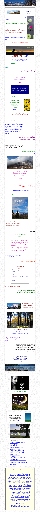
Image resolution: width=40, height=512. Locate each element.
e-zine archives (21, 507)
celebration (18, 475)
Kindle (18, 420)
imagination (29, 486)
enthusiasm (23, 480)
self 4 (32, 310)
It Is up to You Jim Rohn (13, 454)
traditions (22, 500)
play (26, 493)
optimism (14, 492)
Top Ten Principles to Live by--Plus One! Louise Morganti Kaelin (18, 462)
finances (22, 482)
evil (10, 481)
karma (13, 488)
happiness (25, 484)
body (23, 474)
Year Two (21, 57)
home (23, 485)
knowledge (18, 488)
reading (12, 495)
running (12, 497)
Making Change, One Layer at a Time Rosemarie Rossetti (17, 457)
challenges (21, 475)
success (16, 499)
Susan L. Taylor (7, 133)
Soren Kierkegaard (33, 153)
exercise (16, 481)
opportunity (11, 492)
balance (13, 474)
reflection (18, 495)
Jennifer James (13, 281)
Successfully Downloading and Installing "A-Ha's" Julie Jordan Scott (19, 451)
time (15, 500)
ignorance (24, 486)
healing (10, 485)
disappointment (26, 479)
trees (24, 500)
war (30, 501)
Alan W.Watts (6, 33)
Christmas (12, 505)
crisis (21, 478)
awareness (28, 473)
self (28, 8)
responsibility (18, 496)
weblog (27, 55)
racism (10, 495)
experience (22, 481)
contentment (23, 477)
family (31, 481)
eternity (31, 480)
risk (25, 496)
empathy (12, 480)
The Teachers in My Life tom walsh (14, 461)
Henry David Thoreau (7, 287)
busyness (11, 475)
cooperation (9, 478)
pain (16, 492)
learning (12, 489)
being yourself (18, 474)
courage (13, 478)
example (13, 481)
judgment (10, 488)
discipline (29, 479)
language (21, 488)
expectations (18, 481)
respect (15, 496)
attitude (19, 473)
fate (9, 482)
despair (18, 479)
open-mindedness (29, 491)
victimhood (19, 501)
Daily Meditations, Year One (15, 57)
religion (27, 495)
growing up (19, 484)
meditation (21, 490)
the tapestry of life (24, 499)
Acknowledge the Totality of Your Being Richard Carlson (17, 442)
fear (17, 482)
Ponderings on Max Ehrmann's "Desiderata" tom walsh (17, 450)
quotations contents (25, 507)
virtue (22, 501)
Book (16, 420)
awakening (25, 473)
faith (27, 481)
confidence (13, 477)
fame (28, 481)
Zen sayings (27, 505)
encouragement (16, 480)
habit (23, 484)
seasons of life (21, 497)
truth (27, 500)
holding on (20, 485)
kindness (15, 488)
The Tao (25, 505)
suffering (18, 499)
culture (29, 478)
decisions (10, 479)
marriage (12, 490)
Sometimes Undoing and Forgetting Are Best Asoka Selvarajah (18, 460)
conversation (29, 477)
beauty (15, 474)
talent (21, 499)
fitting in (24, 482)
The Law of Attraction (21, 506)
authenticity (22, 473)
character (27, 475)
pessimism (24, 493)
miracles (28, 490)
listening (18, 489)
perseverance (17, 493)
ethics (9, 481)
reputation (29, 495)
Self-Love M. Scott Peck (13, 445)
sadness (16, 497)
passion (22, 492)
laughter (24, 488)
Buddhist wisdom (26, 506)
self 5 (34, 8)
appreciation (11, 473)
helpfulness (17, 485)
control (27, 477)
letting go (14, 489)
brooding (28, 474)
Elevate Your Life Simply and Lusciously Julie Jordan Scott (17, 452)
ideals (14, 486)
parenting (19, 492)
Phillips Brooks (7, 19)
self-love (26, 497)
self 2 (30, 8)
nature (12, 491)
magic (28, 489)
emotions (9, 480)
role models (27, 496)
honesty (25, 485)
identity (16, 486)
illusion (27, 486)
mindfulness (25, 490)
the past (24, 492)
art (17, 473)
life (16, 489)
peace (29, 492)
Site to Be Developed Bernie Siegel (14, 446)
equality (28, 480)
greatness (12, 484)
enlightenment (20, 480)
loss (23, 489)
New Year (19, 505)
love (25, 489)
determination (21, 479)
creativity (19, 478)
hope (27, 485)
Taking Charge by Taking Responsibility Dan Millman (17, 447)
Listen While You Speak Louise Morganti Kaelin (16, 456)
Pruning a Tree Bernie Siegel (14, 444)
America (22, 505)
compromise (10, 477)
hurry (12, 486)
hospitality (29, 485)
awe (11, 474)
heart (14, 485)
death (31, 478)
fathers (11, 482)
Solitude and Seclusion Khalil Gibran (15, 459)
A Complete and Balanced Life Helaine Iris (15, 449)
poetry (28, 493)
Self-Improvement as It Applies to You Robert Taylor (17, 458)
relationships (23, 495)
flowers (27, 482)
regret (21, 495)
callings (13, 475)
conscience (20, 477)
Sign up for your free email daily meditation (20, 60)
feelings (19, 482)
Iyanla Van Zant (14, 109)
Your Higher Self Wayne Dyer (14, 443)
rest (21, 496)
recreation (15, 495)
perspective (20, 493)
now (23, 491)
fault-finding (14, 482)
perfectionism (13, 493)
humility (10, 486)
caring (15, 475)
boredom (26, 474)
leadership (29, 488)
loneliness (21, 489)
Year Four (27, 57)
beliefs (21, 474)
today (16, 500)
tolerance (19, 500)
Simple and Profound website (20, 331)
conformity (17, 477)
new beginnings (20, 491)
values (15, 501)
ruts (13, 497)
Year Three (23, 57)
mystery (10, 491)
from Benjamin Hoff (15, 448)
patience (27, 492)
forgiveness (29, 482)
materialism (15, 490)
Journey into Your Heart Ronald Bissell (15, 455)
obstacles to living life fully (15, 507)
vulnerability (25, 501)
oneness (25, 491)
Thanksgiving (15, 505)
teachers (28, 499)
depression (13, 479)
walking (28, 501)
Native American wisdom (14, 506)
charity (29, 475)
